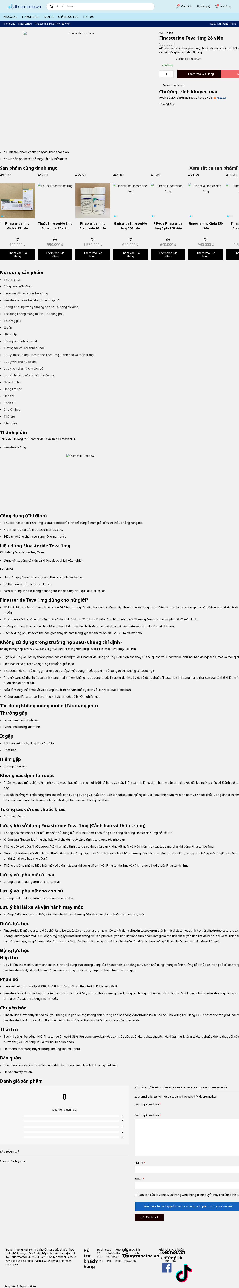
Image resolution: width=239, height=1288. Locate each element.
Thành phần (12, 280)
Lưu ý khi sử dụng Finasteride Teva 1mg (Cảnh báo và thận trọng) (49, 355)
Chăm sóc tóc (68, 16)
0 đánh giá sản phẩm (188, 58)
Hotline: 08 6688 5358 (101, 1255)
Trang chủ (9, 23)
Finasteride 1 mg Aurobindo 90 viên (92, 225)
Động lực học (13, 389)
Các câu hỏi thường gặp (110, 1255)
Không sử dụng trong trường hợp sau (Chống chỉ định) (41, 307)
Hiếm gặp (10, 334)
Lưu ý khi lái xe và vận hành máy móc (29, 375)
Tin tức (88, 16)
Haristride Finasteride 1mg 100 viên (130, 225)
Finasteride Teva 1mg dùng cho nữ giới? (31, 300)
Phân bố (9, 403)
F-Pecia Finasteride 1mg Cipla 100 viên (168, 225)
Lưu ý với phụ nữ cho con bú (23, 368)
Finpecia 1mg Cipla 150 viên (206, 225)
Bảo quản (10, 423)
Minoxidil (10, 16)
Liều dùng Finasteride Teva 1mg (26, 293)
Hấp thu (9, 396)
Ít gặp (8, 327)
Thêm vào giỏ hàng (200, 74)
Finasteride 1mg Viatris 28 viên (17, 225)
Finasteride (30, 16)
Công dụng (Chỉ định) (18, 286)
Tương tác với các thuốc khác (24, 348)
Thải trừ (9, 416)
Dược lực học (13, 382)
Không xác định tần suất (20, 341)
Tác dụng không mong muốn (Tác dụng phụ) (34, 314)
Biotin (48, 16)
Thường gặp (12, 321)
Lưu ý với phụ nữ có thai (20, 362)
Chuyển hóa (12, 409)
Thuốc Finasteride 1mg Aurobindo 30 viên (55, 225)
